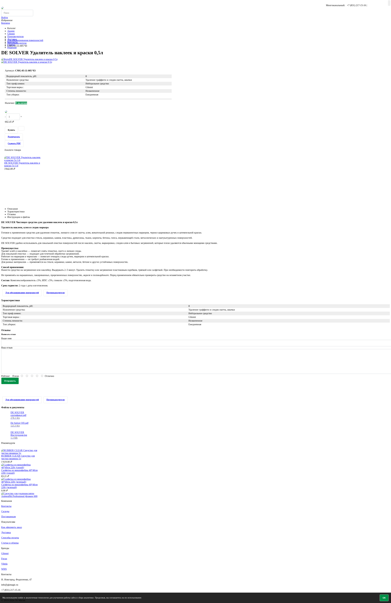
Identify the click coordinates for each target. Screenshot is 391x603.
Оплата (37, 2)
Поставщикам (8, 516)
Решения (11, 47)
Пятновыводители (17, 43)
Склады (5, 511)
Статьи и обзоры (10, 543)
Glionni (11, 33)
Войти (4, 17)
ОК (384, 598)
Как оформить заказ (11, 527)
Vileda (4, 563)
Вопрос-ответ (22, 2)
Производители (15, 36)
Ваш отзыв (7, 347)
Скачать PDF (14, 143)
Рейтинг (5, 376)
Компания (6, 2)
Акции (11, 31)
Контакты (6, 506)
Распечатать (14, 137)
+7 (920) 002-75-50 (377, 5)
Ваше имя (6, 338)
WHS (4, 569)
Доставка (6, 532)
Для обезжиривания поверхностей (25, 40)
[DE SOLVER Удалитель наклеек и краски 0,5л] (29, 59)
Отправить (10, 381)
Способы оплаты (10, 537)
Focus (4, 558)
